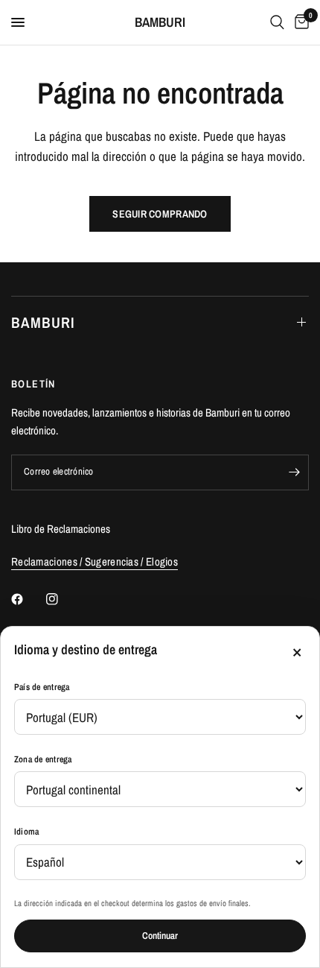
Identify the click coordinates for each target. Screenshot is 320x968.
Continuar (160, 935)
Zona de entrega (43, 759)
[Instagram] (62, 599)
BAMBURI (160, 22)
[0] (299, 22)
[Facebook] (27, 599)
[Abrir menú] (18, 22)
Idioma (26, 832)
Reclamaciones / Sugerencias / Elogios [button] (94, 561)
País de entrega (42, 687)
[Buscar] (277, 22)
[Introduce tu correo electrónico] (294, 472)
